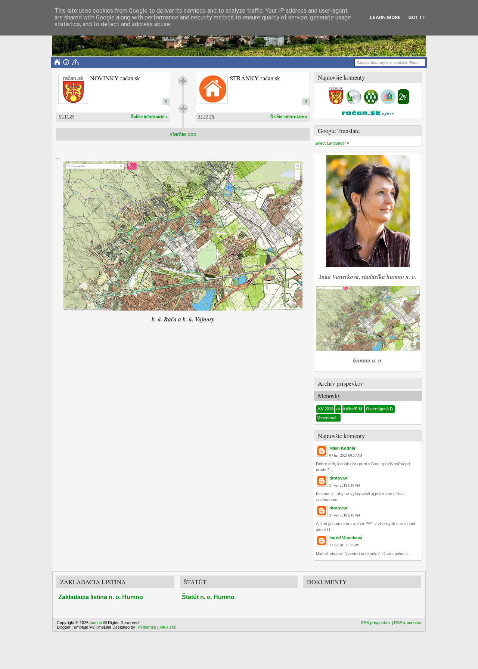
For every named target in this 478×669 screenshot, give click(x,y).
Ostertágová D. (380, 409)
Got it (416, 17)
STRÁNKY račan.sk (255, 78)
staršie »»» (183, 134)
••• (338, 409)
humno (96, 622)
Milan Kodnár (342, 448)
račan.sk (183, 81)
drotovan (338, 478)
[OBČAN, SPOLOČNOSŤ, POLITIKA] (370, 103)
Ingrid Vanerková (345, 538)
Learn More (385, 17)
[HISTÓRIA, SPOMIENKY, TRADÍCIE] (353, 103)
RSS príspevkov (376, 622)
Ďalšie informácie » (149, 116)
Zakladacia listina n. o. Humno (100, 597)
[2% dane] (403, 103)
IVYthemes (146, 627)
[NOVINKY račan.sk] (73, 89)
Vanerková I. (328, 418)
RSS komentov (407, 622)
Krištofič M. (353, 409)
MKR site (167, 627)
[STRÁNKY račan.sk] (213, 89)
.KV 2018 (325, 409)
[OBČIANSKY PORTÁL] (336, 103)
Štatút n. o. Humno (208, 597)
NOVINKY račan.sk (115, 78)
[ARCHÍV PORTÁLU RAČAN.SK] (388, 103)
